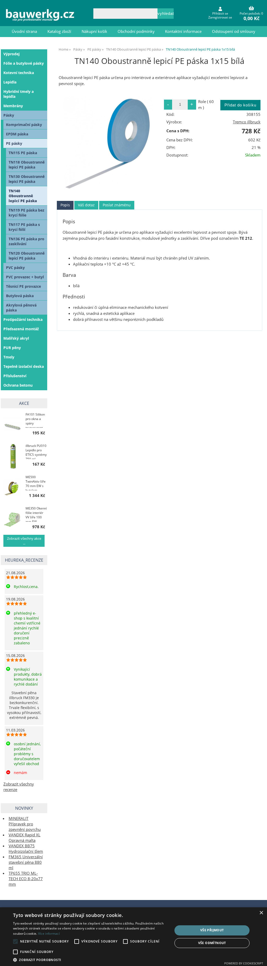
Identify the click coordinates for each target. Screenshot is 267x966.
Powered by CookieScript (243, 963)
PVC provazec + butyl (25, 276)
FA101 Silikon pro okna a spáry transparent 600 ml (35, 420)
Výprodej (11, 53)
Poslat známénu (117, 204)
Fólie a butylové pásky (23, 63)
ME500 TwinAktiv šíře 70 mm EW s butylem (36, 482)
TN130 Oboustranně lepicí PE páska (27, 179)
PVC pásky (15, 267)
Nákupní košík (94, 31)
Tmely (8, 357)
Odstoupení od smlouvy (233, 31)
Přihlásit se (220, 13)
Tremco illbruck (246, 122)
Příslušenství (14, 375)
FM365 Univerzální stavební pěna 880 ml (26, 862)
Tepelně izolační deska (23, 366)
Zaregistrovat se (220, 17)
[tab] (65, 205)
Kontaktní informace (183, 31)
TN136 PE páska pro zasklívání (26, 241)
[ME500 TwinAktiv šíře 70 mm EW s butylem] (12, 487)
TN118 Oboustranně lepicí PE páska (27, 165)
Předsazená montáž (21, 328)
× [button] (261, 913)
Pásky (8, 115)
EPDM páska (17, 133)
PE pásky (14, 143)
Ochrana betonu (18, 385)
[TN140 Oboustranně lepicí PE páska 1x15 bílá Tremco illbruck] (108, 143)
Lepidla (9, 82)
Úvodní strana (24, 31)
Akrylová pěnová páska (21, 308)
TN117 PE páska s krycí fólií (24, 227)
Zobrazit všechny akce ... (24, 540)
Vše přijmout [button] (212, 930)
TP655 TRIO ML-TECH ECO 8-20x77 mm (26, 879)
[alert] (133, 936)
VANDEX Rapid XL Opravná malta (24, 837)
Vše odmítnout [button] (212, 943)
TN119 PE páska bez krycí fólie (26, 213)
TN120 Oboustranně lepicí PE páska (27, 256)
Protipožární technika (23, 319)
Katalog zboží (59, 31)
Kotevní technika (18, 72)
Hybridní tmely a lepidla (18, 94)
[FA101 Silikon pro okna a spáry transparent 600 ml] (12, 424)
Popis (65, 204)
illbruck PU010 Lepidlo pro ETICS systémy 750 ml (36, 451)
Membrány (13, 105)
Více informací (49, 933)
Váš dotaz (86, 204)
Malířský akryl (16, 338)
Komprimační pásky (24, 124)
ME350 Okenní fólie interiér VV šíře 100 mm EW (36, 514)
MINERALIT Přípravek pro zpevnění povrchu (25, 824)
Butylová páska (20, 295)
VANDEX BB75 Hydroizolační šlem (26, 848)
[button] (90, 959)
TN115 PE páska (23, 152)
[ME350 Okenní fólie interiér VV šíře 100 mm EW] (12, 518)
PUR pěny (12, 347)
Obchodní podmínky (136, 31)
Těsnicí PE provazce (23, 286)
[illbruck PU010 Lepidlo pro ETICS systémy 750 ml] (12, 456)
